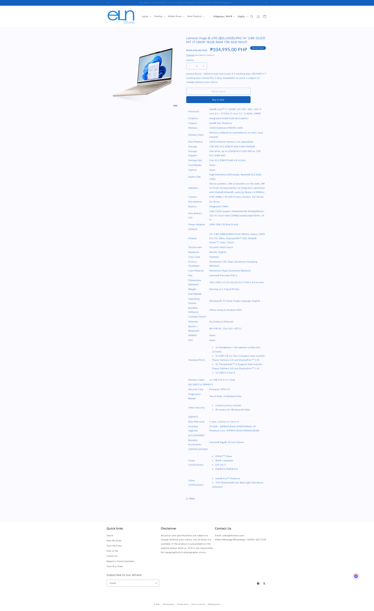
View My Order (114, 540)
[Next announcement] (266, 3)
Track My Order (114, 545)
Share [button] (192, 498)
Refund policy (168, 604)
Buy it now (218, 99)
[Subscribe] (156, 583)
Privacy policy (183, 604)
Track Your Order (115, 566)
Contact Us (112, 556)
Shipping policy (214, 604)
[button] (146, 16)
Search (110, 535)
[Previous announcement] (107, 3)
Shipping (190, 55)
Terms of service (198, 604)
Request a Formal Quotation (120, 561)
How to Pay (112, 551)
